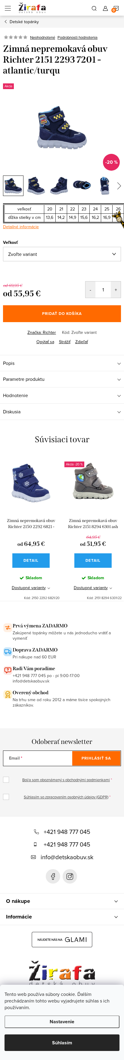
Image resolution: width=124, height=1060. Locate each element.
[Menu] (8, 8)
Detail (31, 560)
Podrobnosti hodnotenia (77, 37)
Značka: (41, 332)
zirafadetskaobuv (70, 876)
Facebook (53, 876)
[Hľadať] (94, 8)
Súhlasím (62, 1042)
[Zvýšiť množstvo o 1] (116, 289)
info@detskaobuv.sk (67, 857)
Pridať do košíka (62, 313)
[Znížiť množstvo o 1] (90, 289)
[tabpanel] (31, 527)
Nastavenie (62, 1021)
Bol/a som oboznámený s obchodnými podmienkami (66, 779)
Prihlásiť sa (96, 758)
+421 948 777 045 (67, 831)
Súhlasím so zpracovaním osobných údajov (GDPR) (66, 797)
